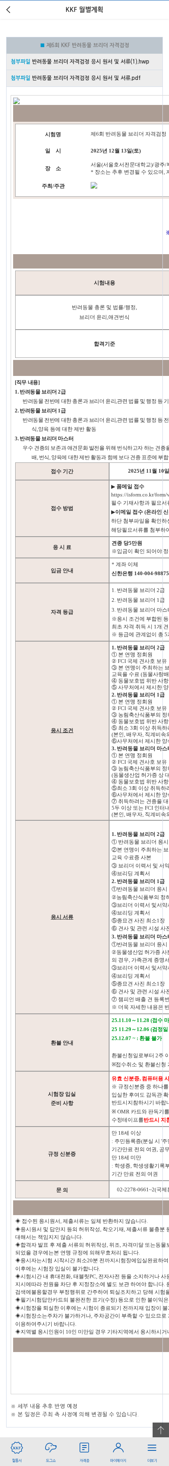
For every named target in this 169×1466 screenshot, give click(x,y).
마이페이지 (118, 1460)
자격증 (84, 1460)
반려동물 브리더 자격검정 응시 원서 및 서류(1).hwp (90, 61)
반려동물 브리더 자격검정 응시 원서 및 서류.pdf (86, 78)
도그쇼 (51, 1460)
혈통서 (17, 1460)
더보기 (152, 1460)
